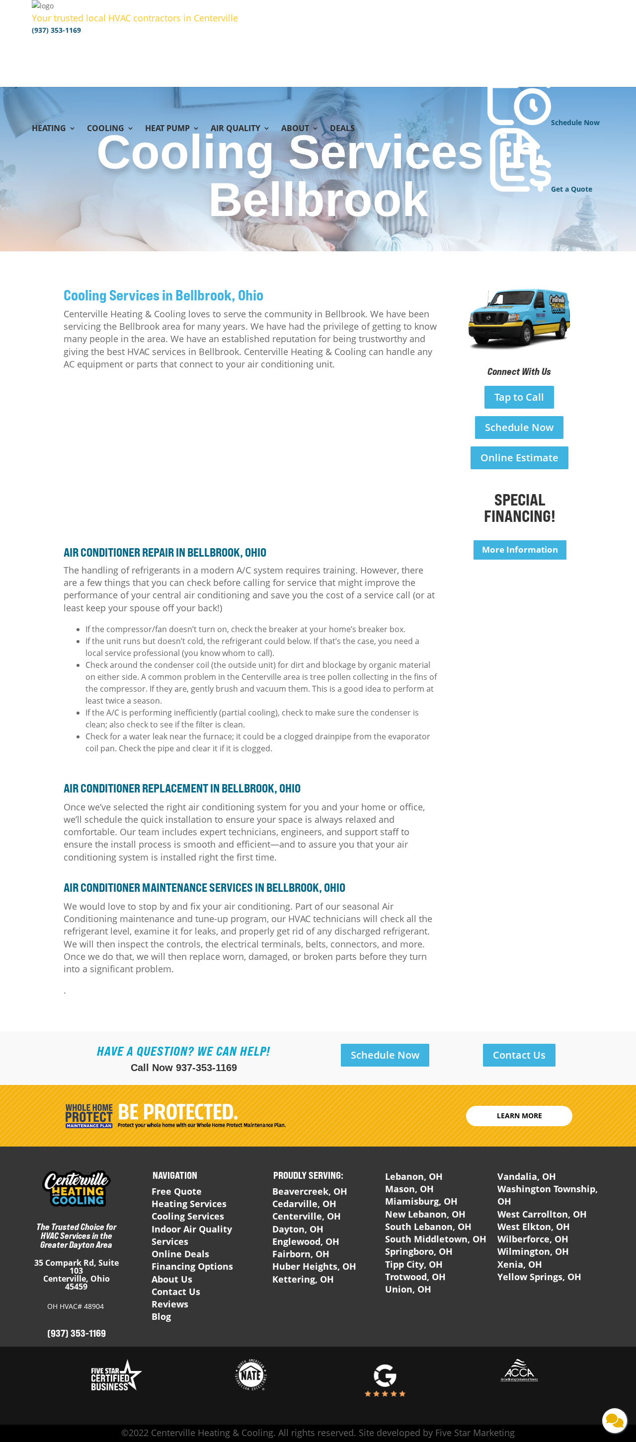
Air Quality (235, 129)
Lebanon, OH (414, 1176)
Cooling (105, 129)
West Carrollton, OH (542, 1214)
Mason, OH (409, 1189)
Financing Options (192, 1266)
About (295, 129)
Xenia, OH (519, 1264)
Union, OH (408, 1289)
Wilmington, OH (533, 1251)
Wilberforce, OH (532, 1239)
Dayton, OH (297, 1229)
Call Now (184, 1067)
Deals (342, 129)
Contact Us (519, 1055)
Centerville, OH (306, 1216)
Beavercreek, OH (309, 1191)
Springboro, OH (419, 1251)
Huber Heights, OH (314, 1266)
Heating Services (189, 1204)
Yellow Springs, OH (539, 1277)
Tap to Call (519, 397)
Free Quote (177, 1191)
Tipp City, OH (414, 1264)
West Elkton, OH (533, 1226)
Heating (49, 129)
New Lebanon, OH (425, 1214)
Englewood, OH (305, 1241)
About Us (172, 1279)
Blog (161, 1316)
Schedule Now (519, 427)
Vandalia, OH (526, 1176)
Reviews (170, 1304)
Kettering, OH (303, 1279)
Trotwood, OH (415, 1277)
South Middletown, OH (435, 1239)
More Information (520, 549)
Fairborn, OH (300, 1254)
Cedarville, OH (304, 1204)
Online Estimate (519, 457)
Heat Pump (167, 129)
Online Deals (180, 1254)
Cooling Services (188, 1216)
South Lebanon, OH (428, 1226)
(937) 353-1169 (56, 30)
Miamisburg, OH (421, 1201)
